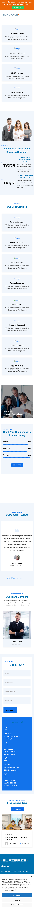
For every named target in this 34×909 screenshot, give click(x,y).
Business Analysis (17, 222)
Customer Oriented (17, 53)
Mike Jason (17, 642)
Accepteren (17, 895)
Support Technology (13, 414)
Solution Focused (17, 34)
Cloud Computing (17, 345)
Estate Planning (17, 305)
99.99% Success (17, 73)
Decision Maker (17, 92)
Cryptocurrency (17, 366)
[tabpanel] (17, 401)
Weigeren (17, 900)
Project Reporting (17, 283)
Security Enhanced (17, 325)
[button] (31, 876)
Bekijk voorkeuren (17, 905)
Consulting (8, 412)
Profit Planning (17, 263)
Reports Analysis (17, 242)
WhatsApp (18, 7)
